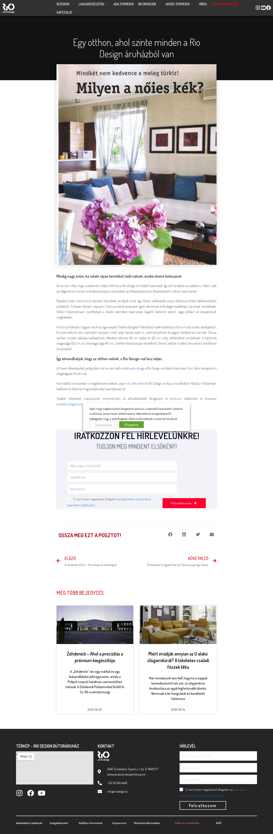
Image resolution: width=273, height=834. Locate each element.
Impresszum (119, 823)
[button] (66, 4)
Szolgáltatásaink (59, 823)
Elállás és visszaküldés (187, 823)
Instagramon (74, 404)
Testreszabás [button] (103, 425)
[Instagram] (19, 793)
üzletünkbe (137, 383)
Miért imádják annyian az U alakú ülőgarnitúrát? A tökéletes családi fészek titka (178, 660)
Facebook (176, 398)
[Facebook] (30, 793)
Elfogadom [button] (131, 425)
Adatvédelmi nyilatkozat (29, 823)
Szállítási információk (90, 823)
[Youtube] (41, 793)
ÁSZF (219, 823)
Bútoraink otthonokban (147, 823)
